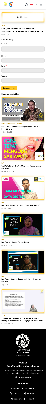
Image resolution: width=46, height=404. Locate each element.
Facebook (31, 393)
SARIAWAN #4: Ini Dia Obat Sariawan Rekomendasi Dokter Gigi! (21, 167)
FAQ (2, 163)
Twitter (16, 393)
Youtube (32, 399)
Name (4, 56)
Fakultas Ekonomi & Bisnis (11, 124)
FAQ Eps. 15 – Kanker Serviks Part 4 (15, 242)
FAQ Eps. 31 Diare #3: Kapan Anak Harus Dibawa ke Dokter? (21, 280)
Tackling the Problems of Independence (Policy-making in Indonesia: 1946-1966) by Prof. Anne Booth (22, 319)
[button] (36, 4)
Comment (5, 44)
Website (4, 76)
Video (3, 25)
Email (4, 66)
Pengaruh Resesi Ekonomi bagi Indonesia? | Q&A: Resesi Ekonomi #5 (20, 128)
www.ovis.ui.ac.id (25, 377)
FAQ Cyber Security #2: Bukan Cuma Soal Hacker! (20, 205)
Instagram (18, 399)
